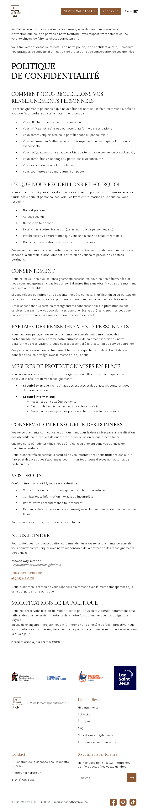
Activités (84, 714)
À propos (84, 721)
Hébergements (88, 707)
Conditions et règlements (95, 735)
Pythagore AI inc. (78, 802)
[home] (15, 11)
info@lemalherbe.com (27, 772)
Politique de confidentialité (97, 742)
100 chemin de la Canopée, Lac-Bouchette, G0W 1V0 (40, 764)
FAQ (80, 728)
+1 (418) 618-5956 (23, 779)
